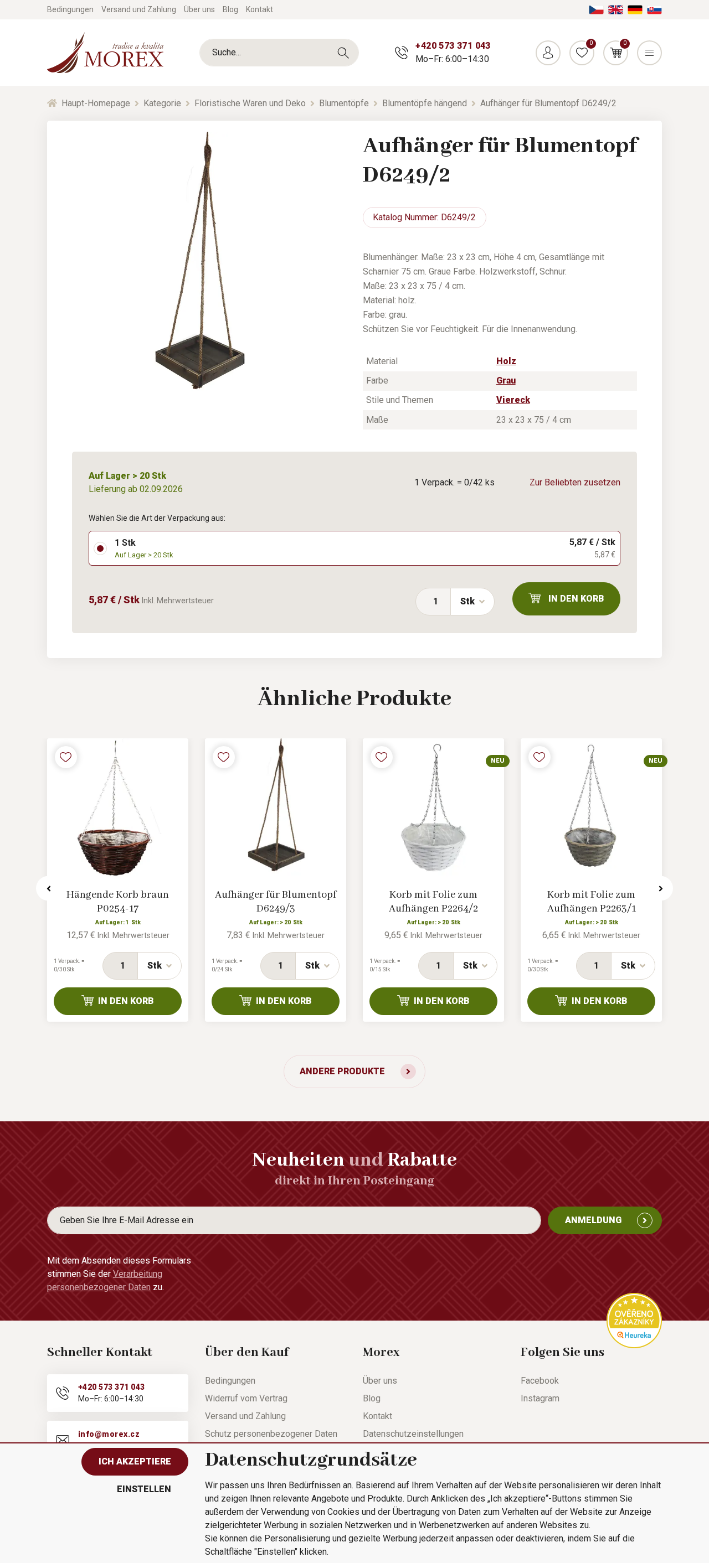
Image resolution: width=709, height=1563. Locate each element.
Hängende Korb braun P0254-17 (117, 901)
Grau (506, 380)
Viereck (513, 400)
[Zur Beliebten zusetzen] (66, 757)
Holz (506, 361)
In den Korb (576, 598)
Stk (467, 601)
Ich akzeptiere (135, 1461)
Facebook (540, 1380)
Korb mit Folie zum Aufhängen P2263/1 (591, 901)
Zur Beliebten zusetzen (575, 482)
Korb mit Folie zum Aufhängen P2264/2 (433, 901)
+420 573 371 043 (452, 45)
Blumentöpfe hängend (424, 103)
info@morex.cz (109, 1434)
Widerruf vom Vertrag (246, 1398)
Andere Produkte (342, 1071)
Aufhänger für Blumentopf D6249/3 (275, 901)
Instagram (540, 1398)
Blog (230, 9)
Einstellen (144, 1489)
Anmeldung (593, 1220)
